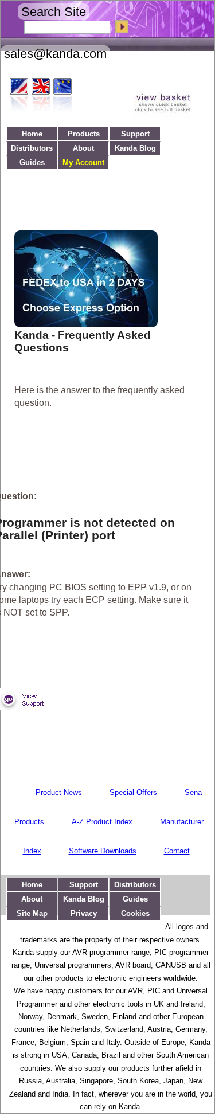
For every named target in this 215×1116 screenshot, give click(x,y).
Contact (177, 851)
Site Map (32, 913)
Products (84, 134)
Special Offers (133, 792)
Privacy (84, 913)
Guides (32, 162)
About (83, 148)
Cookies (135, 913)
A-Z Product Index (102, 821)
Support (135, 134)
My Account (83, 162)
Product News (59, 792)
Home (32, 134)
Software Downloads (102, 851)
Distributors (32, 148)
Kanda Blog (135, 148)
